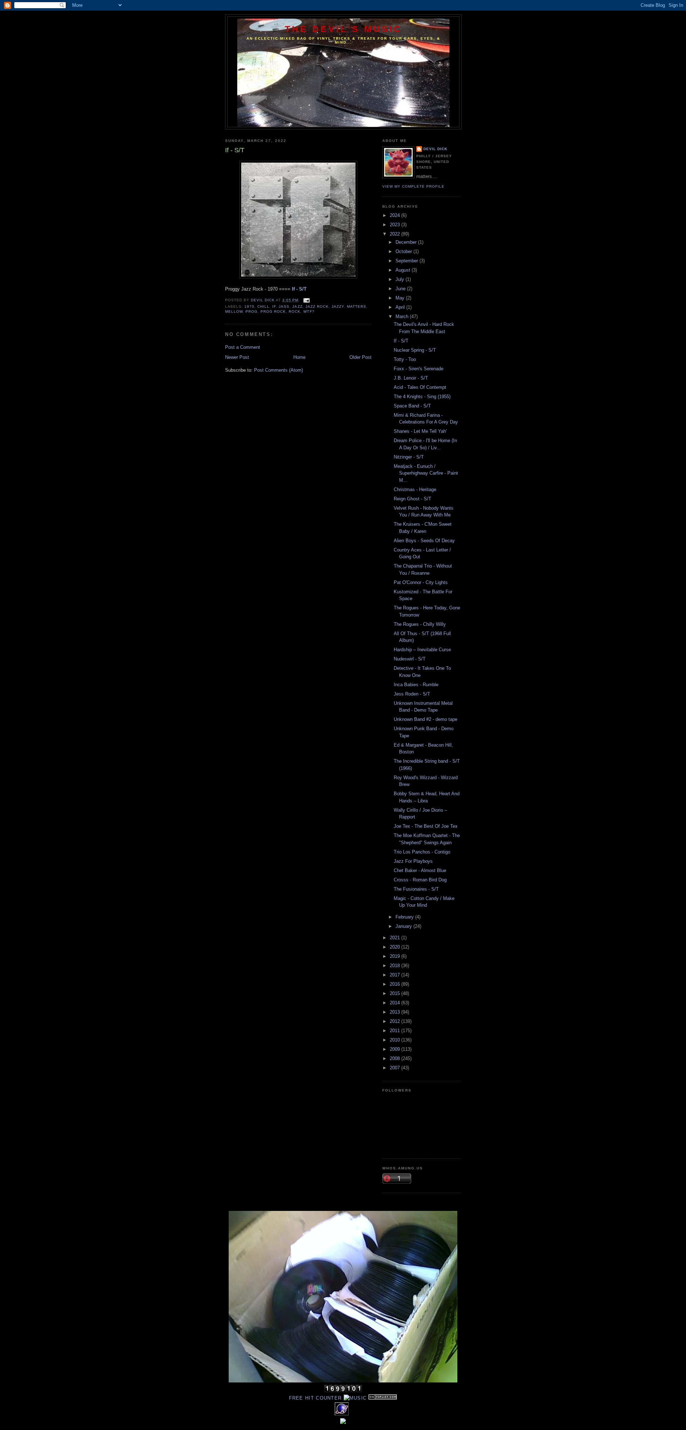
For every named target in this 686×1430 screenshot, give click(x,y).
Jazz (297, 306)
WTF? (308, 311)
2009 (395, 1049)
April (401, 307)
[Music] (355, 1398)
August (404, 270)
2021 (395, 937)
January (404, 926)
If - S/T (401, 340)
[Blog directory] (382, 1398)
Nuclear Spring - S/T (415, 350)
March (403, 316)
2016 (395, 984)
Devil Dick (435, 149)
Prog (251, 311)
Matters (356, 306)
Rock (294, 311)
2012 (395, 1021)
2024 (395, 215)
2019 (395, 956)
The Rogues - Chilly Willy (420, 624)
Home (299, 357)
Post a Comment (242, 347)
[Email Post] (306, 300)
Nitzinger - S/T (409, 457)
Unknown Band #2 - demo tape (425, 719)
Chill (263, 306)
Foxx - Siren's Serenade (418, 368)
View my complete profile (413, 186)
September (407, 260)
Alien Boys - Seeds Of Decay (424, 540)
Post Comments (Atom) (278, 370)
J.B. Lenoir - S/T (411, 378)
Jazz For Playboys (413, 861)
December (407, 242)
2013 (395, 1012)
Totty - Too (405, 359)
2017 (395, 975)
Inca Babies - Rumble (416, 684)
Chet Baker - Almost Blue (420, 870)
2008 (395, 1058)
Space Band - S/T (412, 406)
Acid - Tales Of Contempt (420, 387)
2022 (395, 234)
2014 (395, 1002)
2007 (395, 1067)
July (401, 279)
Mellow (234, 311)
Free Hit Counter (315, 1398)
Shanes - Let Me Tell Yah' (420, 431)
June (401, 288)
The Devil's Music (343, 29)
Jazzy (338, 306)
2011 (395, 1030)
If (274, 306)
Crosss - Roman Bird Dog (420, 879)
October (404, 251)
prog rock (273, 311)
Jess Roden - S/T (412, 694)
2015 (395, 993)
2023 (395, 224)
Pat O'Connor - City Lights (421, 582)
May (401, 298)
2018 (395, 965)
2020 (395, 947)
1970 (249, 306)
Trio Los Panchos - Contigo (422, 852)
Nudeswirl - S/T (410, 659)
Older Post (360, 357)
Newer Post (237, 357)
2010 (395, 1040)
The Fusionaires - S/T (416, 889)
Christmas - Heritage (415, 489)
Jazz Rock (317, 306)
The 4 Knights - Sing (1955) (422, 396)
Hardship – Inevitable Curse (422, 649)
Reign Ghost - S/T (412, 498)
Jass (284, 306)
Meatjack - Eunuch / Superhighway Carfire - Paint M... (426, 473)
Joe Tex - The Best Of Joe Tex (426, 826)
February (405, 917)
